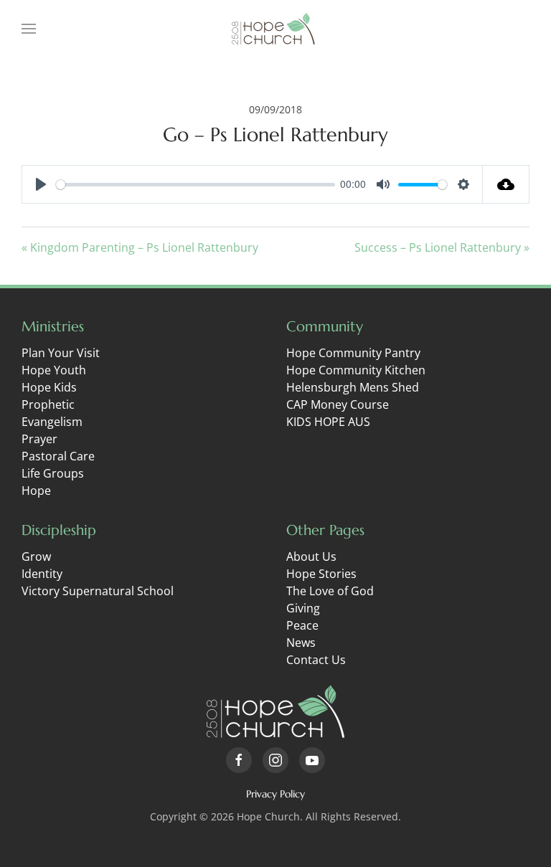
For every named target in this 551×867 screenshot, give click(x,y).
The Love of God (330, 591)
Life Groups (53, 473)
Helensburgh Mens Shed (352, 387)
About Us (311, 556)
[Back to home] (275, 28)
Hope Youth (54, 370)
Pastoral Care (58, 456)
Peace (302, 625)
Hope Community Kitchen (355, 370)
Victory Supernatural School (98, 591)
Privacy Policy (275, 793)
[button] (29, 28)
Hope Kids (49, 387)
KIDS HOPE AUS (328, 422)
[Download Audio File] (506, 184)
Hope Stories (321, 574)
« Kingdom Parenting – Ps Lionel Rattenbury (140, 247)
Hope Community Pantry (353, 353)
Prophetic (48, 404)
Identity (42, 574)
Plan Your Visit (61, 353)
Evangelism (52, 422)
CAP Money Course (337, 404)
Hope (36, 490)
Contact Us (316, 660)
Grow (36, 556)
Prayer (39, 439)
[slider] (195, 184)
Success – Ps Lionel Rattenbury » (441, 247)
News (301, 642)
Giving (303, 608)
